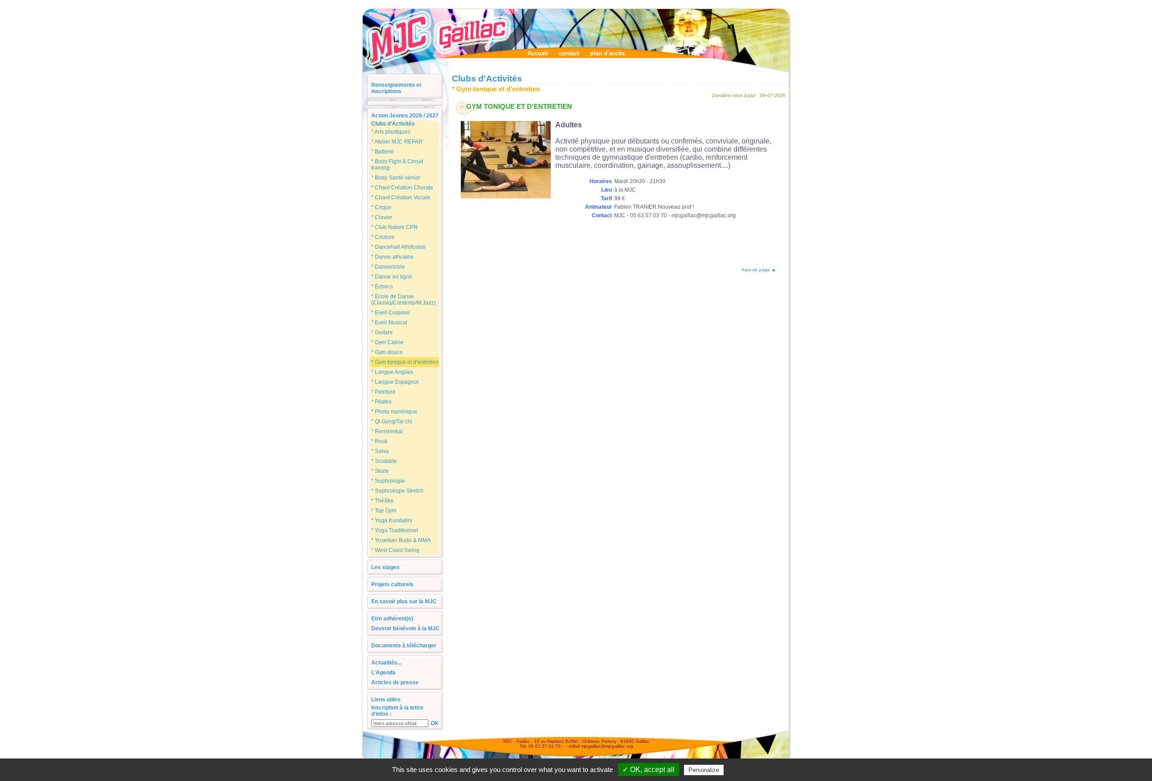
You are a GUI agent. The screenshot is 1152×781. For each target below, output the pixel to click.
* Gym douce (387, 352)
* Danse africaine (392, 257)
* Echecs (382, 286)
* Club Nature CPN (394, 227)
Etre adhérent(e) (392, 618)
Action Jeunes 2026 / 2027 (405, 115)
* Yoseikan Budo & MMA (401, 540)
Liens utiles (385, 699)
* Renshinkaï (387, 431)
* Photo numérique (394, 411)
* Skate (380, 471)
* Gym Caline (387, 342)
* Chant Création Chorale (402, 187)
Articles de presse (394, 682)
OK (435, 723)
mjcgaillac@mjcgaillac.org (607, 746)
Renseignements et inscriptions (396, 88)
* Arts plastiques (390, 132)
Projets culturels (392, 584)
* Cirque (381, 207)
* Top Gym (383, 510)
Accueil (537, 53)
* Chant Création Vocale (400, 197)
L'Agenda (383, 672)
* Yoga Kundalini (391, 520)
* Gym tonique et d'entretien (405, 362)
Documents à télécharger (403, 645)
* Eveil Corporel (390, 313)
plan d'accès (607, 53)
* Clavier (381, 217)
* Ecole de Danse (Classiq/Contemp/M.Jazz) (403, 299)
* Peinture (383, 392)
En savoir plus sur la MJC (403, 601)
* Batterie (382, 151)
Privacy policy (747, 769)
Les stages (385, 567)
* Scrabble (384, 461)
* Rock (379, 441)
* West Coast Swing (395, 550)
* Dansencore (388, 267)
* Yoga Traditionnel (394, 530)
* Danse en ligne (391, 277)
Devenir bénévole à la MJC (405, 628)
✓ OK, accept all (648, 769)
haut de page (756, 269)
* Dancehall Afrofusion (398, 247)
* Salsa (380, 451)
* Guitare (382, 332)
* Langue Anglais (392, 372)
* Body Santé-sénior (395, 178)
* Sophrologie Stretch (397, 491)
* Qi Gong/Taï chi (391, 421)
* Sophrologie (388, 481)
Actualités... (386, 663)
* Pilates (381, 402)
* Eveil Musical (389, 322)
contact (569, 53)
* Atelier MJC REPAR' (397, 142)
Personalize (703, 770)
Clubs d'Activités (393, 124)
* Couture (383, 237)
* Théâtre (382, 501)
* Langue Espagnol (394, 382)
